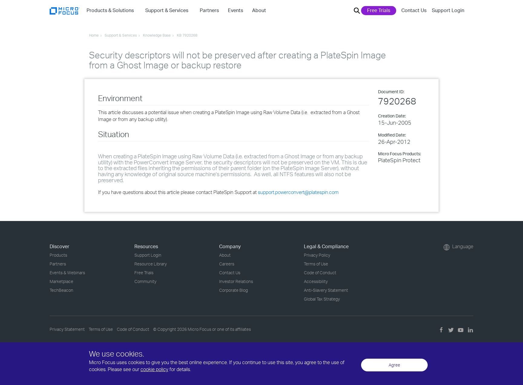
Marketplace (61, 281)
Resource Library (150, 263)
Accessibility (316, 281)
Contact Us (413, 10)
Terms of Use (316, 263)
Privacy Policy (317, 255)
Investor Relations (236, 281)
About (225, 255)
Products (58, 255)
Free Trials (378, 10)
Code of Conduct (320, 272)
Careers (226, 263)
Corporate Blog (233, 290)
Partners (58, 263)
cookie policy (154, 369)
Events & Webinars (67, 272)
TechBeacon (61, 290)
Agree (394, 364)
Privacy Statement (67, 329)
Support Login (448, 10)
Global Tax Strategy (322, 298)
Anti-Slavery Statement (326, 290)
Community (145, 281)
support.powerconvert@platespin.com (298, 192)
